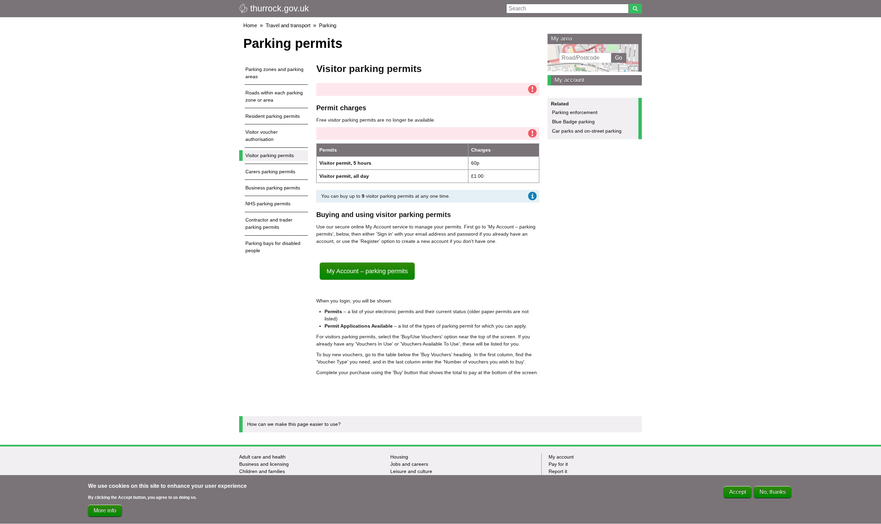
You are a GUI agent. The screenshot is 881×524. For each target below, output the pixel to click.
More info (105, 510)
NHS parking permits (267, 203)
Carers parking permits (270, 171)
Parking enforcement (574, 112)
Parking (327, 25)
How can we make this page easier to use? (294, 424)
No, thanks (773, 492)
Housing (399, 457)
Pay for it (558, 464)
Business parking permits (272, 188)
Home (250, 25)
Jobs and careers (409, 464)
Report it (558, 471)
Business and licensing (264, 464)
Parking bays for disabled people (272, 246)
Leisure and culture (411, 471)
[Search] (635, 8)
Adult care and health (262, 457)
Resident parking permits (272, 116)
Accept (737, 492)
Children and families (262, 471)
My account (569, 80)
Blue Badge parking (573, 121)
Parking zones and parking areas (274, 72)
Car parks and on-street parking (587, 131)
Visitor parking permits (269, 155)
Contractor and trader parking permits (269, 223)
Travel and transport (288, 25)
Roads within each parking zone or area (274, 96)
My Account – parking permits (367, 271)
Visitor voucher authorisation (261, 135)
